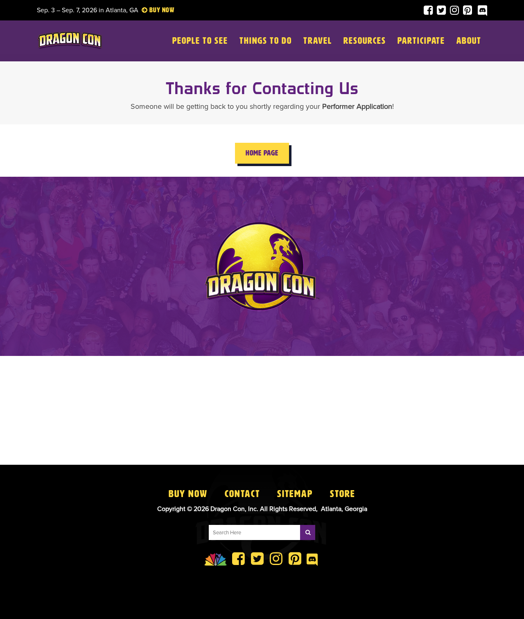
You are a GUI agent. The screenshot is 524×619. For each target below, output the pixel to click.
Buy (154, 10)
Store (342, 493)
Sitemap (295, 493)
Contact (242, 493)
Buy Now (188, 493)
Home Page (262, 153)
